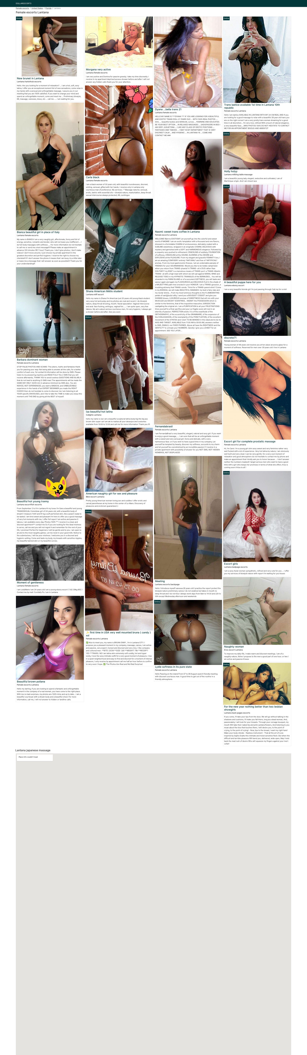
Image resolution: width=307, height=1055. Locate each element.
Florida (48, 8)
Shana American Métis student (104, 291)
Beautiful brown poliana (31, 681)
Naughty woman (234, 646)
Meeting (160, 581)
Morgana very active (98, 69)
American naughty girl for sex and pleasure (111, 493)
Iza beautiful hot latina (99, 411)
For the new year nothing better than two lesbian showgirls (253, 708)
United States (37, 8)
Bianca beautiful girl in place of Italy (38, 232)
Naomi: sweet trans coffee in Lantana (177, 231)
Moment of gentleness (30, 582)
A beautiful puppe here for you (242, 282)
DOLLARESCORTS (23, 3)
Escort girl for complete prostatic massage (249, 441)
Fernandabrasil (164, 426)
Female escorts (22, 8)
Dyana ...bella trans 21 (168, 109)
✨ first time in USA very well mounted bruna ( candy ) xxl (118, 634)
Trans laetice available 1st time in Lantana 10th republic (252, 106)
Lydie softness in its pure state (173, 666)
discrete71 (230, 337)
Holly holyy (230, 171)
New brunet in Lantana (30, 78)
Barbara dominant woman (32, 359)
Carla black (92, 177)
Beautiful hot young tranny (33, 501)
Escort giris (231, 563)
